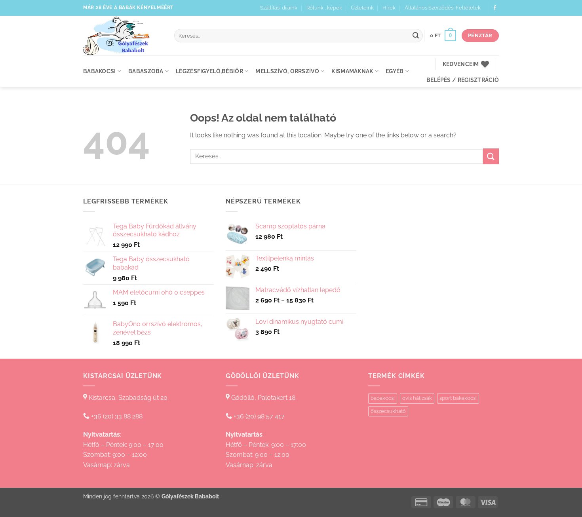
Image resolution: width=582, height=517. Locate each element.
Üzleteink (362, 8)
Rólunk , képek (324, 8)
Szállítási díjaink (278, 8)
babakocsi (383, 398)
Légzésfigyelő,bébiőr (209, 71)
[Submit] (415, 35)
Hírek (389, 8)
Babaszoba (146, 71)
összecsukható (388, 411)
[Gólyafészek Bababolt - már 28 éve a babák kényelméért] (122, 35)
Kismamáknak (352, 71)
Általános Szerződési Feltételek (443, 8)
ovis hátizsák (417, 398)
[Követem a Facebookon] (495, 8)
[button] (443, 36)
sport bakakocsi (458, 398)
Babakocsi (99, 71)
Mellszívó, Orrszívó (287, 71)
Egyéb (394, 71)
